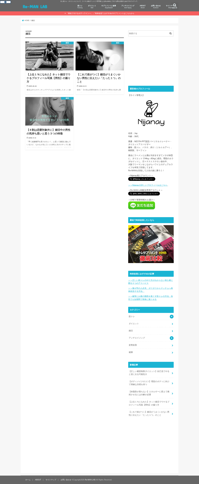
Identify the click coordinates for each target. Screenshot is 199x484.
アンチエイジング (127, 6)
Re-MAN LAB (35, 6)
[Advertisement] (151, 61)
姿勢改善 (133, 345)
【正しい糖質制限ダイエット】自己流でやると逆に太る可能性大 (149, 372)
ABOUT (143, 6)
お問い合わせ (156, 6)
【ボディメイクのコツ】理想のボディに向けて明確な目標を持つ (149, 383)
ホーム (28, 480)
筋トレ (80, 6)
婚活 (131, 331)
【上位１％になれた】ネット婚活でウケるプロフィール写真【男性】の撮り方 (149, 403)
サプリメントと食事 (108, 6)
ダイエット (92, 6)
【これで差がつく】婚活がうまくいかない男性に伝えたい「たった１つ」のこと (149, 413)
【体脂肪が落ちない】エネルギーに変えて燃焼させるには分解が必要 (149, 393)
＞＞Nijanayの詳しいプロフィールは (147, 185)
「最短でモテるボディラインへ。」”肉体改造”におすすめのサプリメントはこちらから (100, 13)
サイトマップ (171, 6)
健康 (131, 352)
